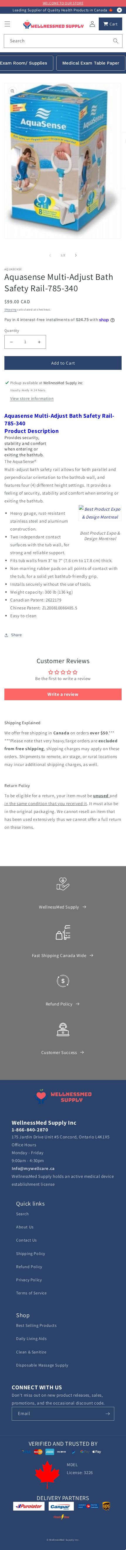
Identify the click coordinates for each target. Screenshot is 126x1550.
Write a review (62, 694)
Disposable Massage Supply (42, 1365)
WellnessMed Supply (59, 907)
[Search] (115, 40)
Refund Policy (59, 1004)
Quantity (11, 330)
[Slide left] (50, 255)
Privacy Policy (29, 1279)
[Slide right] (75, 255)
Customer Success (59, 1052)
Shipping (10, 309)
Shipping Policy (30, 1253)
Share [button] (16, 634)
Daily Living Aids (31, 1338)
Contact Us (26, 1240)
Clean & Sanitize (31, 1352)
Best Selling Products (36, 1325)
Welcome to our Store (63, 3)
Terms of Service (31, 1293)
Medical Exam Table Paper (90, 63)
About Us (25, 1227)
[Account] (92, 24)
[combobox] (63, 41)
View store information (32, 398)
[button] (7, 24)
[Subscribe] (107, 1414)
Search (22, 1213)
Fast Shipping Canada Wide (59, 955)
